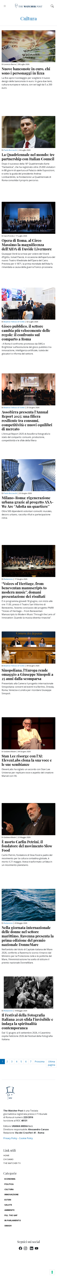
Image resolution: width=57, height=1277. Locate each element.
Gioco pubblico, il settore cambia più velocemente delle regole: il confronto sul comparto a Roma (26, 332)
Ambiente (9, 1210)
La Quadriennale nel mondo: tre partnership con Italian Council (28, 156)
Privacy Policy (10, 1138)
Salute (8, 1204)
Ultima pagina (51, 1063)
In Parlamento (12, 1220)
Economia (9, 1179)
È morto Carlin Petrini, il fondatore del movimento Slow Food (27, 846)
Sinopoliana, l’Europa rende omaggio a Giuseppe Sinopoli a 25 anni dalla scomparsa (27, 674)
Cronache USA (12, 1230)
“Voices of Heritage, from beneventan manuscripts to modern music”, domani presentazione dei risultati (24, 590)
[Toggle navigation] (5, 6)
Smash (8, 1225)
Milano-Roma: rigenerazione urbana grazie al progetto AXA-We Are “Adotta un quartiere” (28, 502)
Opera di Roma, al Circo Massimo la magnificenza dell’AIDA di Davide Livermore (27, 244)
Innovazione (11, 1194)
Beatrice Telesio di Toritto (14, 321)
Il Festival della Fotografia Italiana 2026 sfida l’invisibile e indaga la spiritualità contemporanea (27, 1021)
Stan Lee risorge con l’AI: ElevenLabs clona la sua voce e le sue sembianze (27, 760)
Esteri (7, 1199)
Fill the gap (10, 1215)
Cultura (9, 1189)
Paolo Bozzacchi (10, 150)
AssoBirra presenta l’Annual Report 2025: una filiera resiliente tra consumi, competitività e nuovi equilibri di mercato (27, 420)
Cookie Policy (26, 1138)
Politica (9, 1184)
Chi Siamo (8, 1159)
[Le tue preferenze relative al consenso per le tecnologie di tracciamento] (52, 1272)
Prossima (39, 1061)
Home (6, 1155)
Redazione (8, 579)
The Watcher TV (12, 1163)
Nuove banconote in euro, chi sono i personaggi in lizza (26, 70)
